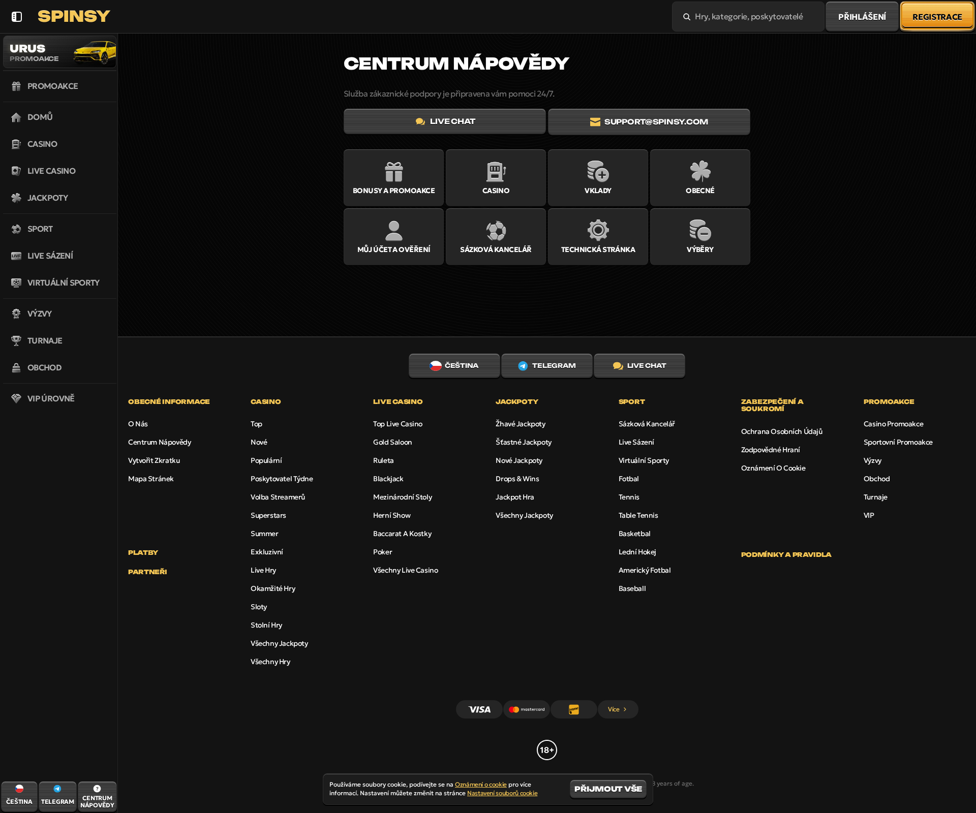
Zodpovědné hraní (770, 449)
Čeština (461, 365)
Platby (143, 552)
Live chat (452, 121)
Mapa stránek (151, 478)
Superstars (268, 515)
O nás (138, 423)
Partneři (147, 572)
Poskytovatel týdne (282, 478)
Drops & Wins (517, 478)
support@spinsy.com (656, 121)
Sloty (259, 606)
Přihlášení (862, 17)
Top (256, 423)
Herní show (391, 515)
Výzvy (872, 460)
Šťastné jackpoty (523, 442)
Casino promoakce (893, 423)
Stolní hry (266, 625)
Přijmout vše (608, 789)
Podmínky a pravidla (786, 554)
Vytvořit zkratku (153, 460)
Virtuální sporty (644, 460)
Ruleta (383, 460)
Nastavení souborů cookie (502, 793)
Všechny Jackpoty (279, 643)
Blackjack (388, 478)
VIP (869, 515)
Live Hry (263, 570)
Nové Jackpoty (519, 460)
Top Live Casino (397, 423)
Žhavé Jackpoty (520, 423)
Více (614, 709)
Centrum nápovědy (159, 442)
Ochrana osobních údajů (781, 431)
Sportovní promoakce (898, 442)
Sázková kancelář (647, 423)
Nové (259, 442)
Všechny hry (270, 661)
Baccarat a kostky (402, 533)
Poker (382, 551)
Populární (266, 460)
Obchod (877, 478)
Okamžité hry (273, 588)
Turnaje (876, 497)
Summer (264, 533)
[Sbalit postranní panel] (16, 16)
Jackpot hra (515, 497)
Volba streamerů (278, 497)
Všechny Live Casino (405, 570)
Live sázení (636, 442)
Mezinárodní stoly (402, 497)
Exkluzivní (267, 551)
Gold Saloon (392, 442)
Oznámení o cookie (773, 468)
